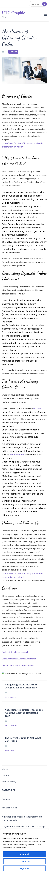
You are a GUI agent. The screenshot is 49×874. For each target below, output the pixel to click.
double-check (17, 454)
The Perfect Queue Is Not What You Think (23, 739)
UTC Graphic (13, 13)
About (5, 769)
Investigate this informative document (19, 658)
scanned (37, 408)
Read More (10, 697)
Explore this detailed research (15, 652)
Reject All (24, 868)
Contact (6, 775)
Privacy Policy (9, 781)
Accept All (24, 854)
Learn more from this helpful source (17, 665)
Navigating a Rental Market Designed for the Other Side (21, 686)
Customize (24, 861)
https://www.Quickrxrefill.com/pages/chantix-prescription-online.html (23, 145)
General (13, 52)
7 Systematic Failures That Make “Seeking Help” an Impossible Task (24, 712)
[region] (24, 851)
